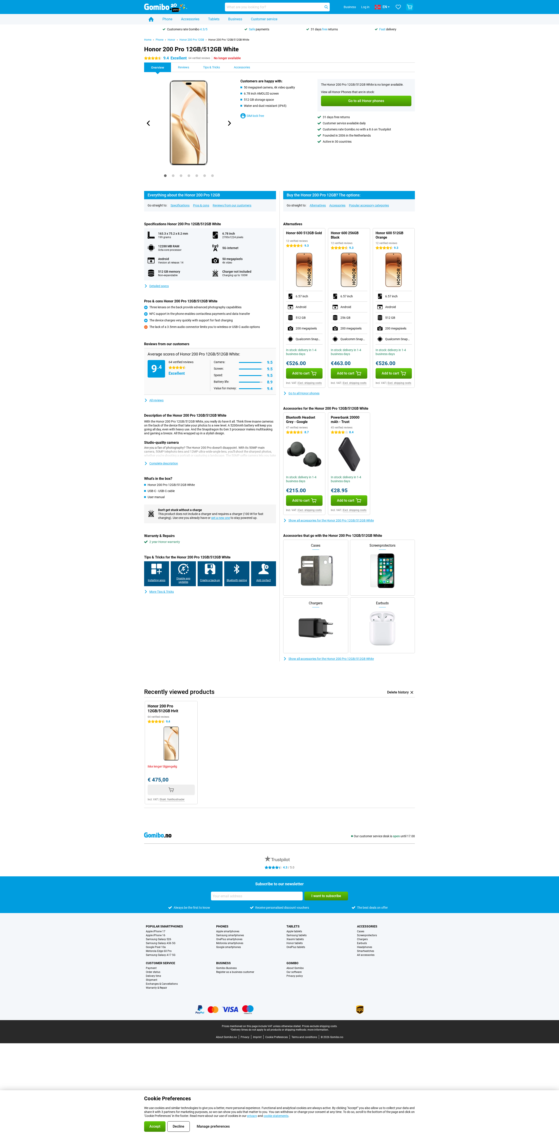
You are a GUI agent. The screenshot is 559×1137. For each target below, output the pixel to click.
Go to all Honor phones (303, 393)
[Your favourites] (398, 7)
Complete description (163, 463)
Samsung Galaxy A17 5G (160, 955)
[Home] (151, 19)
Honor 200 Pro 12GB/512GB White (228, 39)
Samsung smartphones (230, 935)
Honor (171, 39)
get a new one (220, 518)
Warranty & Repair (156, 987)
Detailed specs (159, 286)
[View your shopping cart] (409, 7)
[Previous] (148, 123)
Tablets (213, 19)
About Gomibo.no (226, 1037)
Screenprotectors (367, 935)
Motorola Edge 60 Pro (159, 951)
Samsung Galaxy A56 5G (160, 943)
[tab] (165, 175)
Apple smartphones (227, 931)
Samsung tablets (296, 935)
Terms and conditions (304, 1037)
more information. (318, 1029)
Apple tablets (294, 931)
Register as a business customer (235, 972)
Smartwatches (365, 951)
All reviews (156, 400)
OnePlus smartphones (229, 939)
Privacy (245, 1037)
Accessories (190, 19)
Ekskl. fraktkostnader (172, 799)
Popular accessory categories (369, 205)
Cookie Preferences (276, 1037)
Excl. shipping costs (310, 383)
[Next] (229, 123)
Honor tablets (294, 943)
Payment (151, 968)
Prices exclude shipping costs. (319, 1026)
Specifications (180, 205)
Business (235, 19)
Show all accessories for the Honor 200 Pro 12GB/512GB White (331, 520)
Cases (360, 931)
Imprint (257, 1037)
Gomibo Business (226, 968)
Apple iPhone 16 (155, 935)
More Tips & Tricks (161, 591)
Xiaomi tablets (295, 939)
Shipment (151, 979)
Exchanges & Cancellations (162, 983)
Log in (365, 7)
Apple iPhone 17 (155, 931)
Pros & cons (201, 205)
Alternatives (318, 205)
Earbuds (362, 943)
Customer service (264, 19)
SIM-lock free (255, 116)
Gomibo (292, 963)
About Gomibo (295, 968)
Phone (167, 19)
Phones (222, 926)
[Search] (326, 6)
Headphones (364, 947)
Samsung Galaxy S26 (158, 939)
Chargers (362, 939)
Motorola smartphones (229, 943)
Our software (294, 972)
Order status (153, 972)
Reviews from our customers (232, 205)
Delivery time (153, 976)
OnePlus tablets (295, 947)
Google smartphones (228, 947)
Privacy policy (294, 976)
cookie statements (276, 1116)
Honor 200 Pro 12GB (191, 39)
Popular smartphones (164, 926)
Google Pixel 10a (156, 947)
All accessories (365, 955)
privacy (252, 1116)
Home (147, 39)
